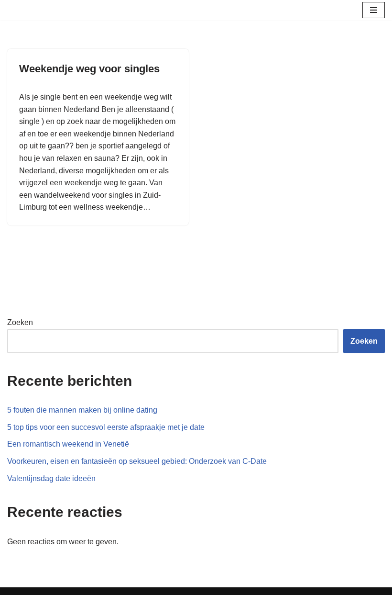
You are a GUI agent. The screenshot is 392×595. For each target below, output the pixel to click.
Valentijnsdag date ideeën (51, 478)
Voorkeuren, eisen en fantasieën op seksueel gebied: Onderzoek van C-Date (137, 461)
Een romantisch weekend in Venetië (68, 444)
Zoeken (20, 322)
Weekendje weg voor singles (89, 69)
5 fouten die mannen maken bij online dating (82, 410)
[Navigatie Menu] (373, 10)
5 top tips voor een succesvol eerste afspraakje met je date (106, 427)
